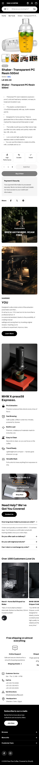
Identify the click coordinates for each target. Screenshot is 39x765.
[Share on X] (17, 200)
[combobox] (19, 8)
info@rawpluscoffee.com (14, 695)
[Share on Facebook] (10, 200)
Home (4, 16)
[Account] (32, 3)
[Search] (34, 9)
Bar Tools (12, 16)
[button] (15, 603)
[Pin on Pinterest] (23, 200)
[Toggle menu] (3, 3)
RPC (9, 77)
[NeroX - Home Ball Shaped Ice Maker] (24, 594)
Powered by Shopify (26, 761)
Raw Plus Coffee (13, 761)
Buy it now (20, 173)
